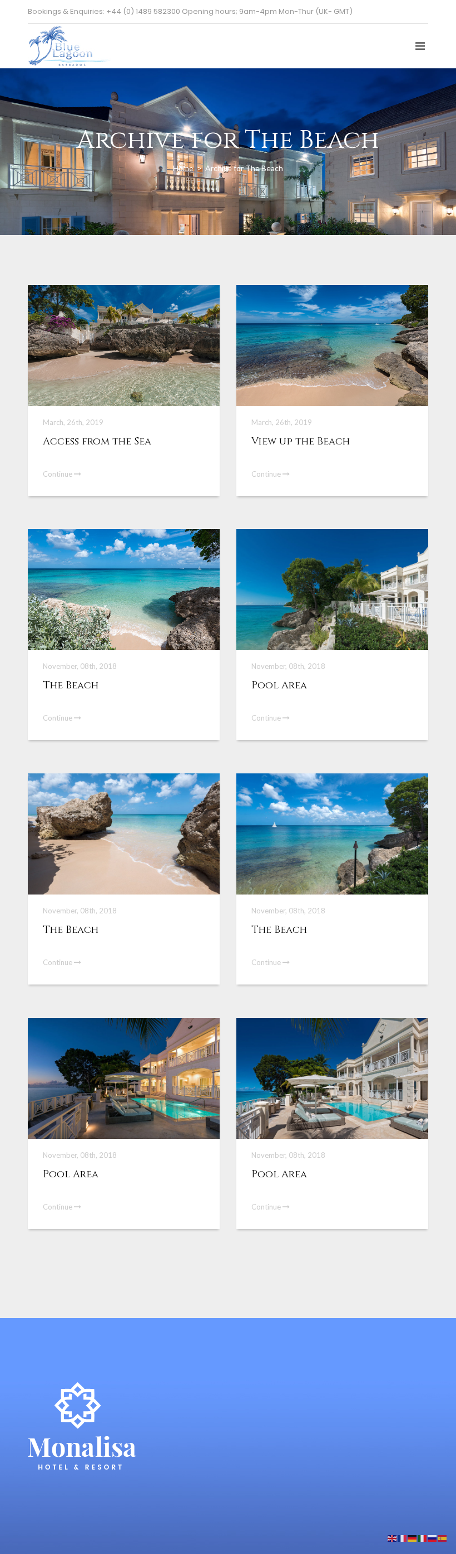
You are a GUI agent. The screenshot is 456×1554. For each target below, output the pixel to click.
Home (184, 167)
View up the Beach (300, 441)
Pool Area (279, 685)
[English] (393, 1537)
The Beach (70, 685)
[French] (403, 1537)
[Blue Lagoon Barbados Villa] (69, 38)
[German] (413, 1537)
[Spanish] (443, 1537)
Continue (58, 473)
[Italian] (423, 1537)
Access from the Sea (97, 441)
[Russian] (433, 1537)
